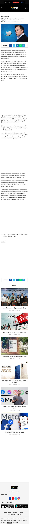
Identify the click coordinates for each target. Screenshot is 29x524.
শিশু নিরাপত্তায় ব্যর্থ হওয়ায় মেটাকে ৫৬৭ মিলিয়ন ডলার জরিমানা (14, 407)
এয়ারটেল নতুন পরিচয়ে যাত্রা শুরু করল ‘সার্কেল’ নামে (14, 332)
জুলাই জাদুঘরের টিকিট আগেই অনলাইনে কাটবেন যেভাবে (14, 356)
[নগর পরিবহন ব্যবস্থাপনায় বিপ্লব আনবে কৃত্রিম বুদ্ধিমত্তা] (14, 297)
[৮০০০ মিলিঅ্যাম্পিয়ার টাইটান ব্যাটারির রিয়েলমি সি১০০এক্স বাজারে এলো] (14, 370)
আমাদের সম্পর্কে (7, 513)
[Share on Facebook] (10, 45)
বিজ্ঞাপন (21, 513)
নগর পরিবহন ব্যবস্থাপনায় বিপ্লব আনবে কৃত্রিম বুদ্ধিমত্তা (14, 308)
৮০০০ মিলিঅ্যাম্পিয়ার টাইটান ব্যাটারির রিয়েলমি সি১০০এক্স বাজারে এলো (14, 381)
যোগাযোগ (15, 513)
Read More (15, 522)
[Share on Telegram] (23, 45)
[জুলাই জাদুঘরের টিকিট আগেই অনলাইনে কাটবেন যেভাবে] (14, 346)
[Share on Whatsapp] (20, 45)
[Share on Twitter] (14, 45)
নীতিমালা (19, 515)
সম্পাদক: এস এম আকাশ (14, 492)
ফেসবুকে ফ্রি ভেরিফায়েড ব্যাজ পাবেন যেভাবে (14, 432)
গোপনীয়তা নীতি (11, 515)
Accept (9, 522)
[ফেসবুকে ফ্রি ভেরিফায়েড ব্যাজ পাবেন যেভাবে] (14, 421)
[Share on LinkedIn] (17, 45)
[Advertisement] (14, 97)
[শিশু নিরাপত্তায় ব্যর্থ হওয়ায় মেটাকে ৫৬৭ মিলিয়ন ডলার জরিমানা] (14, 396)
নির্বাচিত (3, 241)
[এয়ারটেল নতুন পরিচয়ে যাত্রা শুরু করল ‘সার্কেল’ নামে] (14, 321)
